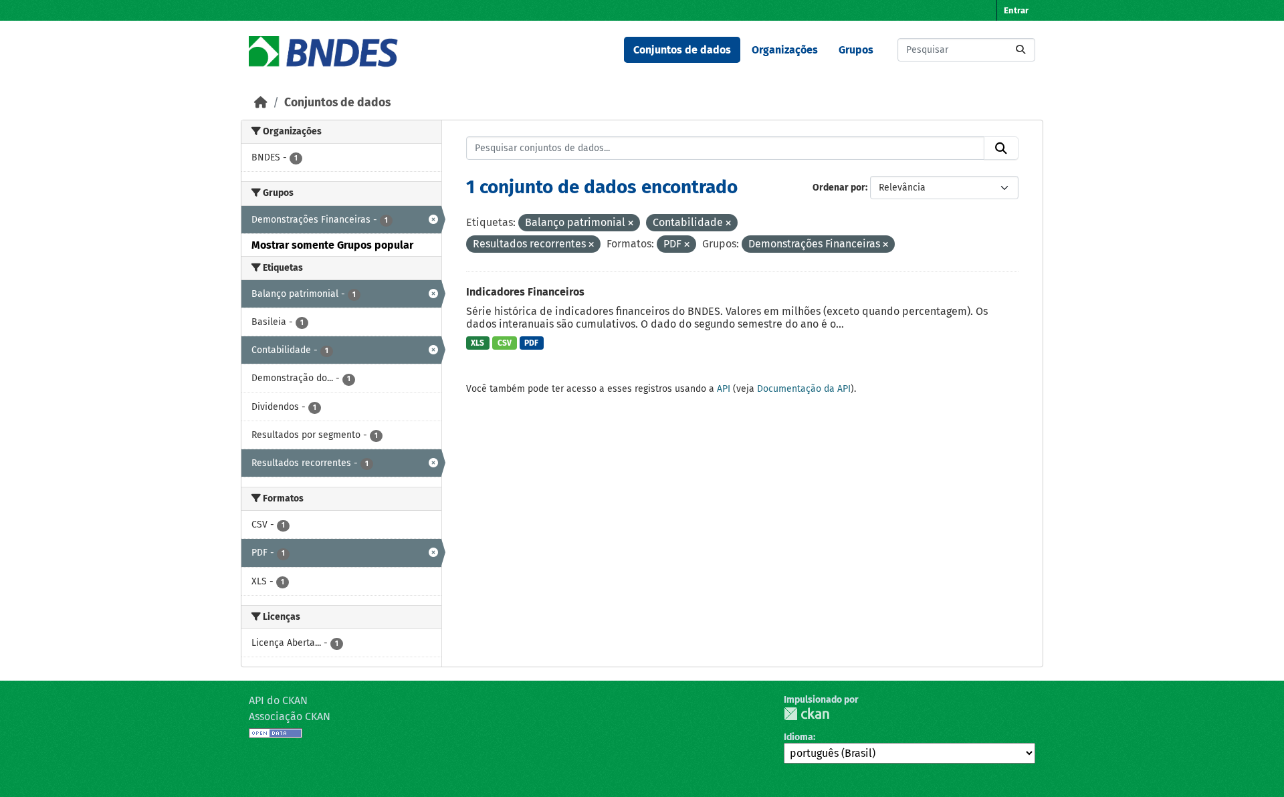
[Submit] (1020, 50)
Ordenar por (839, 187)
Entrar (1016, 10)
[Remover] (630, 223)
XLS (477, 343)
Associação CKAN (289, 716)
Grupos (856, 49)
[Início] (261, 103)
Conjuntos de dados (682, 49)
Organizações (785, 49)
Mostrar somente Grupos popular (332, 245)
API (723, 388)
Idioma (798, 737)
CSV (505, 343)
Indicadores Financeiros (525, 292)
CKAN (806, 714)
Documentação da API (804, 388)
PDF (531, 343)
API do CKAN (278, 700)
